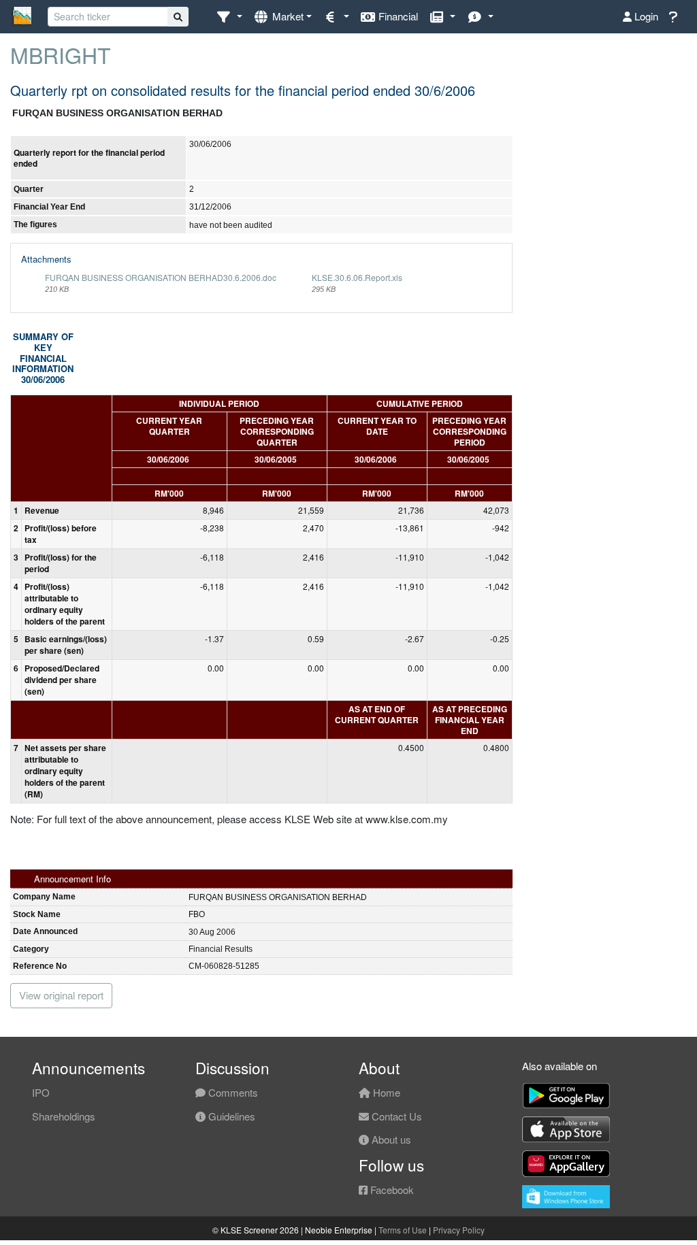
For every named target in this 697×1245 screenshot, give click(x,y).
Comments (232, 1092)
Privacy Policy (459, 1229)
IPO (41, 1092)
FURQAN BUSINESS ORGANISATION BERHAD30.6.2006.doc (160, 277)
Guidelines (230, 1116)
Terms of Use (402, 1229)
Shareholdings (63, 1116)
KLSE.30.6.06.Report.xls (357, 277)
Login (645, 16)
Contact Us (395, 1116)
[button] (229, 16)
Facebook (391, 1189)
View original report (61, 995)
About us (390, 1139)
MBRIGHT (60, 54)
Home (385, 1092)
